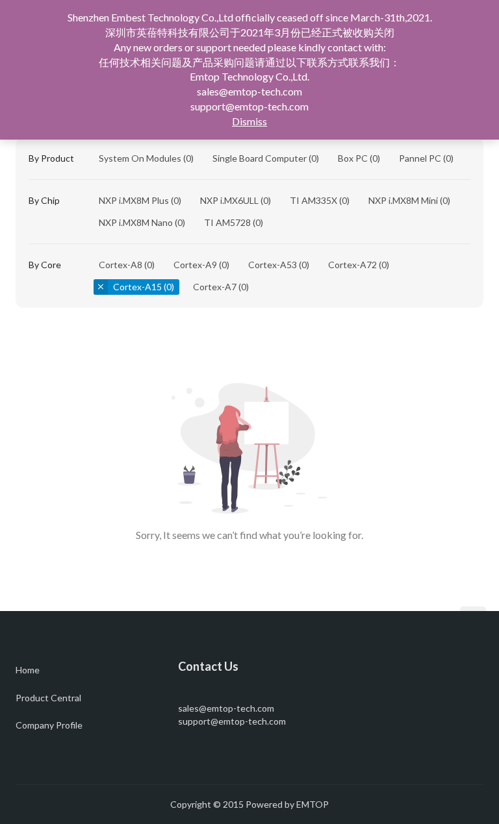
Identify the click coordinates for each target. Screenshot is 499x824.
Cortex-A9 (195, 264)
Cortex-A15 (137, 286)
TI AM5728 (227, 222)
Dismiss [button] (249, 121)
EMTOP (312, 804)
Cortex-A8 (120, 264)
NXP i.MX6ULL (229, 200)
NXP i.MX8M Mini (403, 200)
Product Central (48, 697)
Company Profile (49, 724)
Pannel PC (420, 158)
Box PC (353, 158)
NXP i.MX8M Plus (134, 200)
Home (28, 669)
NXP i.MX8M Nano (136, 222)
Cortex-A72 (352, 264)
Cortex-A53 (272, 264)
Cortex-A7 (215, 286)
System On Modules (140, 158)
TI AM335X (313, 200)
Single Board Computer (259, 158)
